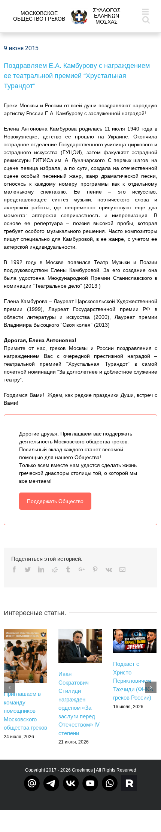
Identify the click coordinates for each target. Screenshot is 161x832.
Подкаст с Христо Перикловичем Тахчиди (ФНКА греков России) (133, 681)
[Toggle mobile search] (146, 19)
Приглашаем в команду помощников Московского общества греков (25, 711)
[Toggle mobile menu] (146, 11)
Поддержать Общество (55, 501)
